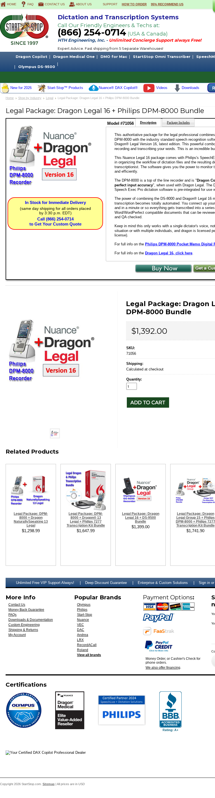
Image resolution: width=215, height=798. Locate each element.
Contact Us (55, 4)
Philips (82, 610)
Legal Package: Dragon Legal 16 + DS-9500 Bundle (140, 518)
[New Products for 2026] (5, 92)
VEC (80, 625)
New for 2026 (21, 88)
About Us (84, 4)
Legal (49, 98)
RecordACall (87, 645)
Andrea (82, 635)
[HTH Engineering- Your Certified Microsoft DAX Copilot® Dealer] (46, 752)
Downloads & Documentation (30, 620)
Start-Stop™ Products (65, 88)
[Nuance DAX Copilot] (94, 92)
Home (11, 4)
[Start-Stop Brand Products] (42, 92)
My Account (17, 635)
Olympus (83, 605)
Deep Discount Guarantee (106, 583)
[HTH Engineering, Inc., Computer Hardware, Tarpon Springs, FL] (170, 711)
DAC (80, 630)
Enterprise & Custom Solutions (163, 583)
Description (148, 123)
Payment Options (168, 597)
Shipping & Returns (23, 630)
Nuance (83, 620)
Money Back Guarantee (26, 610)
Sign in (204, 583)
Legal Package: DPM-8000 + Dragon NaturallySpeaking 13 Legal (31, 519)
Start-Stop (84, 615)
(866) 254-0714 (92, 32)
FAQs (12, 615)
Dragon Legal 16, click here (168, 253)
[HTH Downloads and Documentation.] (177, 91)
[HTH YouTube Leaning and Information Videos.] (149, 91)
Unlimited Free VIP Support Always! (45, 583)
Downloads (190, 88)
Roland (82, 650)
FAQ (30, 4)
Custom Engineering (24, 625)
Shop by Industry (29, 98)
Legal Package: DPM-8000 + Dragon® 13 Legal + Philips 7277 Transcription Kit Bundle (86, 519)
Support (110, 4)
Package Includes (178, 123)
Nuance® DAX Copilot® (118, 88)
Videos (161, 88)
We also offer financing (163, 668)
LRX (80, 640)
